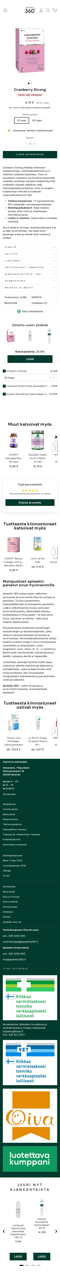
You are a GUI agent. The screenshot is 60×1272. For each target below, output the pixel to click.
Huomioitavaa (15, 281)
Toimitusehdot (10, 809)
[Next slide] (56, 1231)
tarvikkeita (16, 672)
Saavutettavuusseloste (15, 844)
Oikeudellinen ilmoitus (14, 829)
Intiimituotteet (10, 907)
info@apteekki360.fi (14, 959)
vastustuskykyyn (44, 652)
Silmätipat (8, 912)
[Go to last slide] (4, 1231)
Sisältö (10, 247)
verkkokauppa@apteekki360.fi (20, 941)
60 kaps (37, 120)
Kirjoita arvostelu (30, 502)
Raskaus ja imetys (19, 287)
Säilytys (11, 254)
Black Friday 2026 (12, 860)
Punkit (6, 875)
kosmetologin (42, 627)
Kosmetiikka (9, 886)
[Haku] (48, 10)
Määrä (30, 138)
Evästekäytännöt (11, 839)
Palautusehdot (10, 819)
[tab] (22, 1265)
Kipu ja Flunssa (11, 896)
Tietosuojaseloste (12, 824)
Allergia (7, 870)
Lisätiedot (13, 261)
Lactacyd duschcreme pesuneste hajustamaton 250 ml (28, 385)
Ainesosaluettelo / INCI (23, 274)
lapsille (6, 656)
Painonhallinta (10, 901)
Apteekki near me (12, 922)
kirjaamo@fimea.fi (13, 1031)
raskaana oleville (21, 656)
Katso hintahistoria (32, 311)
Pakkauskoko (30, 115)
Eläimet (6, 917)
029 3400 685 (16, 936)
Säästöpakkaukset (12, 855)
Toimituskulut (25, 107)
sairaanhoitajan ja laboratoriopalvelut (23, 631)
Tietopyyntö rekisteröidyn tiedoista (21, 834)
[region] (30, 1231)
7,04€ (18, 1241)
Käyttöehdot (9, 804)
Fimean (27, 1028)
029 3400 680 (16, 953)
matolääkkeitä (11, 669)
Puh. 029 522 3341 (13, 1034)
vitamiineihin (10, 645)
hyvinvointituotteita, (14, 611)
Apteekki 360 (10, 593)
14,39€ (42, 1232)
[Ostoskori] (54, 10)
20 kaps (21, 120)
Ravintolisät (9, 892)
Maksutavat (9, 814)
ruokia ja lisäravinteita (32, 669)
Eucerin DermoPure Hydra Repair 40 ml (27, 394)
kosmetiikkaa (10, 614)
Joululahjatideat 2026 (14, 865)
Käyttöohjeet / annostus (24, 267)
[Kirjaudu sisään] (41, 10)
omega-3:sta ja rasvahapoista (39, 642)
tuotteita (47, 597)
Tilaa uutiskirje (15, 968)
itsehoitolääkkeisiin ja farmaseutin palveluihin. (29, 604)
